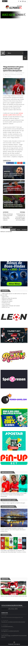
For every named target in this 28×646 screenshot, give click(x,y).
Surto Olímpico (6, 304)
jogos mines (5, 296)
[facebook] (19, 1)
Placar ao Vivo (6, 307)
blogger (13, 229)
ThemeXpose (17, 644)
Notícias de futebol (7, 301)
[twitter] (21, 1)
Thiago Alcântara (7, 76)
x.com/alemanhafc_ (7, 626)
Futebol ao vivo (6, 302)
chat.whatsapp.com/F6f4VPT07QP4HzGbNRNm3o (14, 636)
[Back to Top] (14, 642)
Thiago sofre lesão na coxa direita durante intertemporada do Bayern (13, 205)
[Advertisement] (14, 36)
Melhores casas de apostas (9, 298)
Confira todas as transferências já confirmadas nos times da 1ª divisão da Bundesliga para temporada (13, 495)
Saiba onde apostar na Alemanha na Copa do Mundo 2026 (14, 294)
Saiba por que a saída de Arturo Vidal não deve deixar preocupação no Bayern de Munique (13, 175)
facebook (24, 229)
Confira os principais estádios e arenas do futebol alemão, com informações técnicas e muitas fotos (13, 529)
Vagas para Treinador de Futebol (11, 306)
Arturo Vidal (7, 171)
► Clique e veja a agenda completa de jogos (13, 503)
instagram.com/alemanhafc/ (10, 631)
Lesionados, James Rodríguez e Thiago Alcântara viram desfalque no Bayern (14, 190)
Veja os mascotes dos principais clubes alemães (14, 596)
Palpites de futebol (7, 299)
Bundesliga (19, 74)
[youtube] (25, 1)
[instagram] (23, 1)
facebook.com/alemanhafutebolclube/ (13, 622)
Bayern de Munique (11, 74)
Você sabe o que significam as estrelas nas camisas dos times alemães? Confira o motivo (13, 551)
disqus (18, 229)
